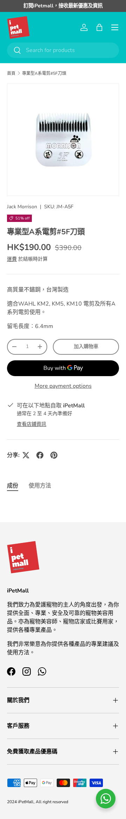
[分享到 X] (26, 455)
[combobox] (63, 50)
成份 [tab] (12, 486)
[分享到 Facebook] (40, 455)
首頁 (11, 73)
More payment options (63, 386)
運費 (12, 259)
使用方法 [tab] (40, 486)
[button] (99, 27)
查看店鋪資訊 (31, 424)
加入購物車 (86, 346)
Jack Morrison (22, 206)
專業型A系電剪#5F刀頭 (44, 73)
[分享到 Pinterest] (54, 455)
